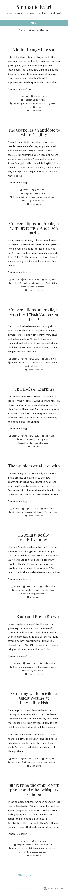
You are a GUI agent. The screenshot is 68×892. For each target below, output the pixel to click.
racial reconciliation (46, 197)
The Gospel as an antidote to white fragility (34, 132)
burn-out (16, 848)
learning (39, 439)
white (27, 366)
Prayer (42, 848)
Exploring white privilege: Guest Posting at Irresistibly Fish (34, 698)
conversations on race (21, 362)
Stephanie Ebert (34, 6)
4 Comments (35, 855)
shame (52, 667)
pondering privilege (28, 197)
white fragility (28, 200)
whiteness (36, 107)
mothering (17, 103)
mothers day (29, 103)
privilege (39, 103)
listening (37, 590)
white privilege (27, 287)
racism (28, 107)
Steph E (25, 96)
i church (36, 283)
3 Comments (35, 766)
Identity (32, 439)
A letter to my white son (34, 49)
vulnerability (27, 670)
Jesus (15, 197)
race (43, 283)
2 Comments (35, 111)
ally (13, 283)
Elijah (30, 848)
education (16, 512)
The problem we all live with (34, 466)
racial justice (49, 103)
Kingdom (28, 100)
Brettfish (24, 439)
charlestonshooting (24, 590)
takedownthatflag (27, 593)
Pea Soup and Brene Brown (34, 616)
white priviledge (40, 762)
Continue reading (17, 89)
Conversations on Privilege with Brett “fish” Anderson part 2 (34, 228)
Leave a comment (35, 290)
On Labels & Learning (34, 389)
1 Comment (36, 446)
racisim (29, 512)
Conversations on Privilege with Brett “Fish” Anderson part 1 (34, 314)
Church (24, 848)
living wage (16, 762)
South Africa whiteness (28, 443)
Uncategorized (45, 845)
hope (35, 848)
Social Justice (39, 100)
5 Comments (35, 204)
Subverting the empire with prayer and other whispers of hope (34, 789)
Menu (40, 23)
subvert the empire (27, 852)
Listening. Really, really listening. (34, 537)
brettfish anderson (23, 283)
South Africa (51, 283)
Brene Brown (18, 667)
